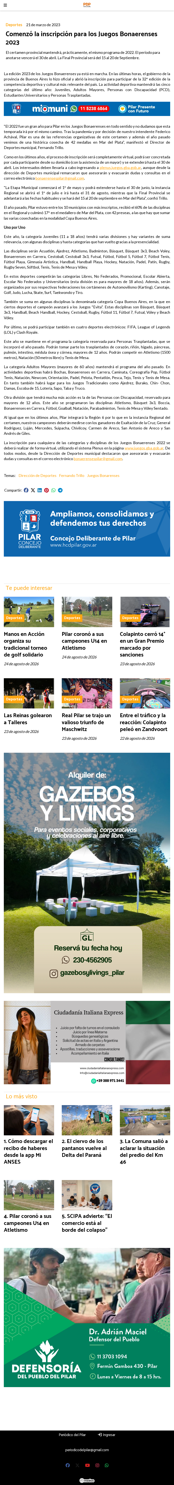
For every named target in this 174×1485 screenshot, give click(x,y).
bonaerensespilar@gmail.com (59, 178)
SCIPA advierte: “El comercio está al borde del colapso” (87, 1223)
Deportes (14, 24)
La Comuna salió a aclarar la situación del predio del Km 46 (144, 1152)
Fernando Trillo (71, 475)
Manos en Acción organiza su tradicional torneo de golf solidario (25, 645)
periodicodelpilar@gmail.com (87, 1450)
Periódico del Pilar (72, 1435)
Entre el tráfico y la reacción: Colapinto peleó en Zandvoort (143, 722)
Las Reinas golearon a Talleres (28, 719)
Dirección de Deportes (37, 475)
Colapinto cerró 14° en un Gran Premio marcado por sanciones (142, 645)
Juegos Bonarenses (103, 475)
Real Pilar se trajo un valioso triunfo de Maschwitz (86, 722)
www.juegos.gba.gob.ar (144, 448)
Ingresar (108, 1435)
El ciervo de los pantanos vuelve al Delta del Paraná (84, 1148)
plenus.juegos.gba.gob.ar (120, 167)
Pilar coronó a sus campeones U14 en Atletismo (84, 641)
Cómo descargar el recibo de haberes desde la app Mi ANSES (28, 1152)
